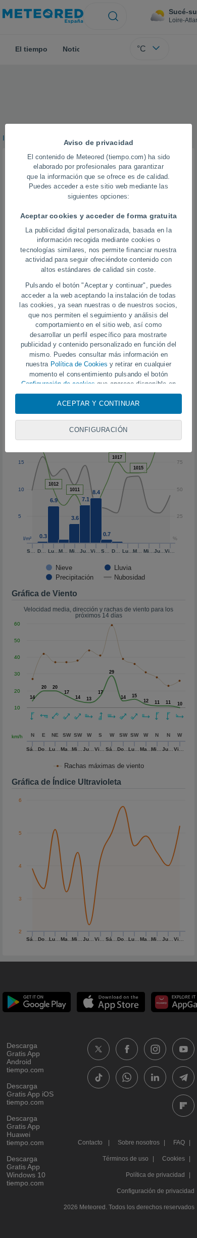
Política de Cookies (79, 364)
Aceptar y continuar (98, 403)
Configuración (98, 430)
